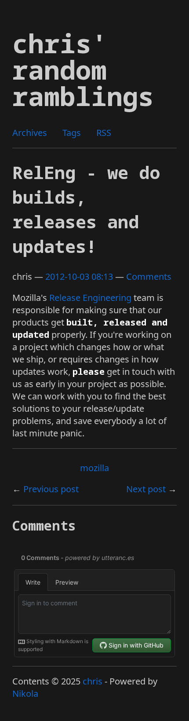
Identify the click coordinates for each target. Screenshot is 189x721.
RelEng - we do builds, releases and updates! (86, 209)
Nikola (25, 693)
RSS (103, 133)
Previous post (51, 489)
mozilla (94, 468)
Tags (71, 133)
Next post (146, 489)
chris (92, 681)
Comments (148, 276)
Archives (29, 133)
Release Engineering (90, 298)
